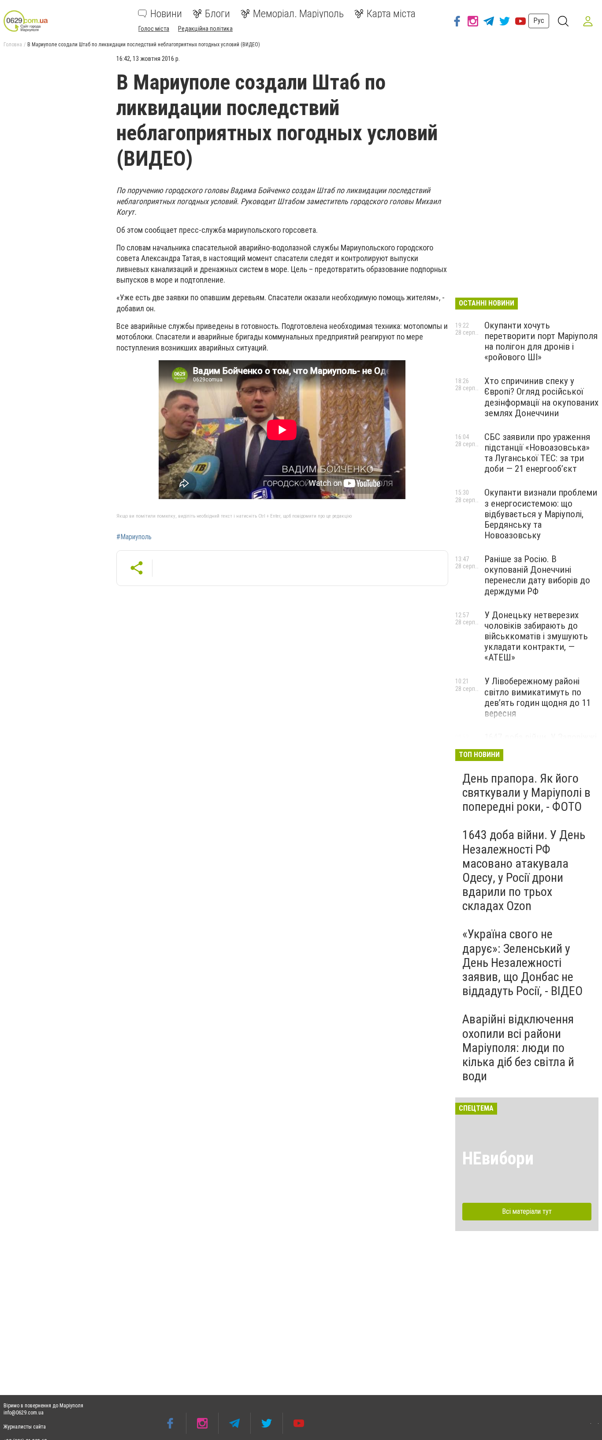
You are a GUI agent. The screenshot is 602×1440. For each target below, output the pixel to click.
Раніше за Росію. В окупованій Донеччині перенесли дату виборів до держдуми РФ (537, 575)
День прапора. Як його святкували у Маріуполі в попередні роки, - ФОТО (526, 792)
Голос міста (153, 28)
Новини (166, 13)
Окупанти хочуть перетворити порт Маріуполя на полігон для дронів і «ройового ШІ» (541, 341)
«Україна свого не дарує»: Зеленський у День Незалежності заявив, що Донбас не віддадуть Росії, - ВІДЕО (522, 962)
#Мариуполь (134, 537)
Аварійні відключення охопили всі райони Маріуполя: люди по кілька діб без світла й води (518, 1047)
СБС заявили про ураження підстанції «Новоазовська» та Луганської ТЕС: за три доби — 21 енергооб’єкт (537, 453)
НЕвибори (498, 1158)
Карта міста (391, 13)
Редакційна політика (205, 28)
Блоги (217, 13)
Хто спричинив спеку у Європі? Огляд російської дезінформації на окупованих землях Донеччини (541, 397)
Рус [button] (538, 20)
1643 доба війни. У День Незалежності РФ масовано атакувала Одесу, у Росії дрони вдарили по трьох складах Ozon (523, 870)
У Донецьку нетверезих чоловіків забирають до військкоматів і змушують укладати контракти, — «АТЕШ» (536, 636)
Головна (13, 44)
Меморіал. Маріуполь (298, 13)
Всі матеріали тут (527, 1211)
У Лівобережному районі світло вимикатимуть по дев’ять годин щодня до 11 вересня (537, 697)
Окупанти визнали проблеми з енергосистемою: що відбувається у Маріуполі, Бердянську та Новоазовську (540, 514)
